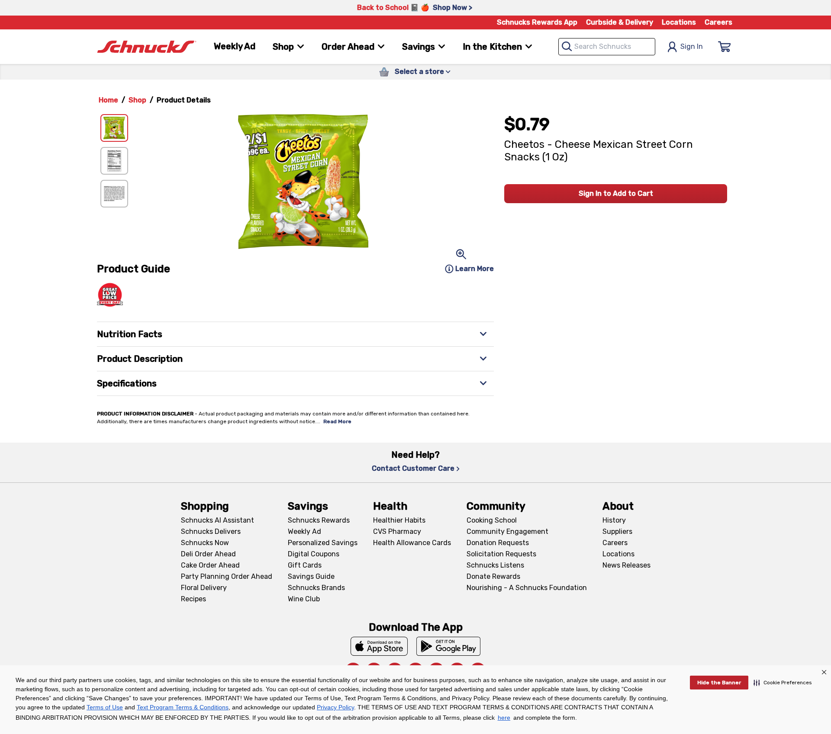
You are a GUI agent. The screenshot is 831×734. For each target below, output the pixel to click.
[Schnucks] (146, 47)
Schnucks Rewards (319, 520)
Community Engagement (507, 531)
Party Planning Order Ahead (226, 576)
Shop (137, 100)
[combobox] (606, 46)
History (614, 520)
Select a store (419, 71)
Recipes (193, 599)
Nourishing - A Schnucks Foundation (527, 588)
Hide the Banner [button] (719, 683)
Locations (679, 22)
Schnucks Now (205, 543)
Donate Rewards (493, 576)
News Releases (626, 565)
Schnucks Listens (495, 565)
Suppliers (617, 531)
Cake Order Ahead (210, 565)
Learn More (474, 269)
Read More (337, 421)
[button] (783, 682)
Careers (718, 22)
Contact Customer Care (413, 468)
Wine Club (304, 599)
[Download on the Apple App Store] (379, 646)
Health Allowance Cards (412, 543)
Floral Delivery (204, 588)
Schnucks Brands (316, 588)
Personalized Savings (323, 543)
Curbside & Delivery (619, 22)
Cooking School (492, 520)
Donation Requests (498, 543)
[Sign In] (724, 46)
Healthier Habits (399, 520)
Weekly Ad (234, 46)
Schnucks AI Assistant (217, 520)
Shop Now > (452, 7)
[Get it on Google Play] (448, 646)
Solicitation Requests (501, 554)
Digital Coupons (313, 554)
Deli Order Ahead (208, 554)
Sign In (691, 46)
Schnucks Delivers (211, 531)
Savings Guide (311, 576)
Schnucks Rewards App (537, 22)
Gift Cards (305, 565)
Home (108, 100)
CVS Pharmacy (397, 531)
